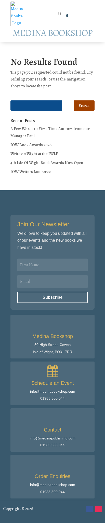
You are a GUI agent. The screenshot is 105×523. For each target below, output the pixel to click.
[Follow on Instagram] (98, 509)
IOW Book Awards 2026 (30, 145)
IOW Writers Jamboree (30, 172)
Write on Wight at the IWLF (34, 154)
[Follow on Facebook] (89, 509)
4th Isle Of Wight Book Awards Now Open (46, 163)
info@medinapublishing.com (52, 438)
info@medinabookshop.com (52, 391)
